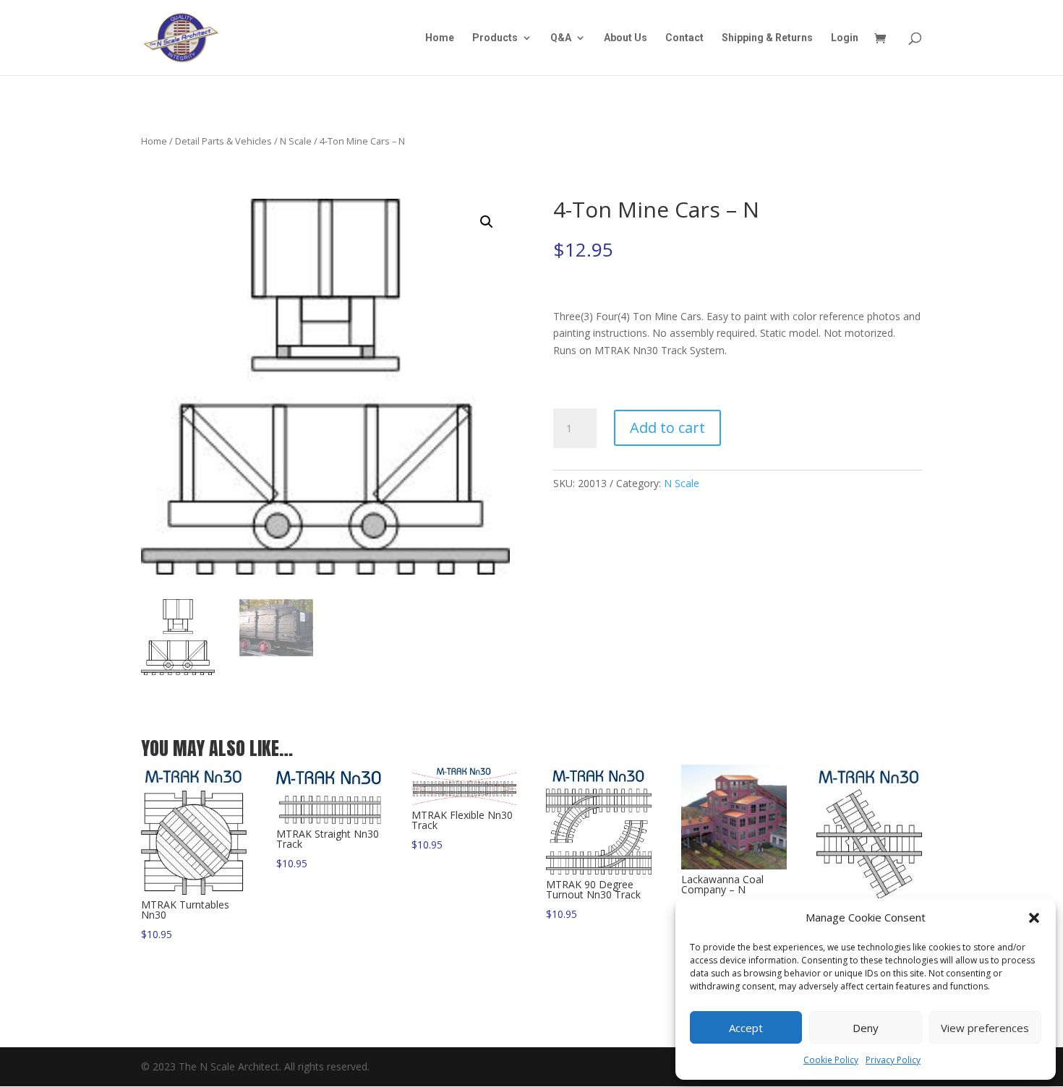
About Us (625, 38)
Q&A (560, 38)
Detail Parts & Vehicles (223, 140)
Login (844, 38)
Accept (746, 1028)
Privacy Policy (893, 1060)
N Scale (296, 140)
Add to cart (667, 427)
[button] (1034, 918)
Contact (684, 38)
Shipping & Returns (767, 38)
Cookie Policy (830, 1060)
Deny (866, 1028)
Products (495, 38)
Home (439, 38)
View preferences (985, 1028)
